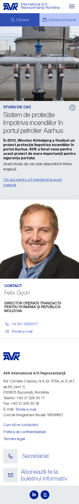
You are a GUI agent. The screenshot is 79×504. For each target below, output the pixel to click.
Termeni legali (14, 438)
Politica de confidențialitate (24, 431)
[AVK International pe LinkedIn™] (34, 494)
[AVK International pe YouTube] (45, 494)
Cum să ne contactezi (20, 424)
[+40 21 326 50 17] (10, 456)
